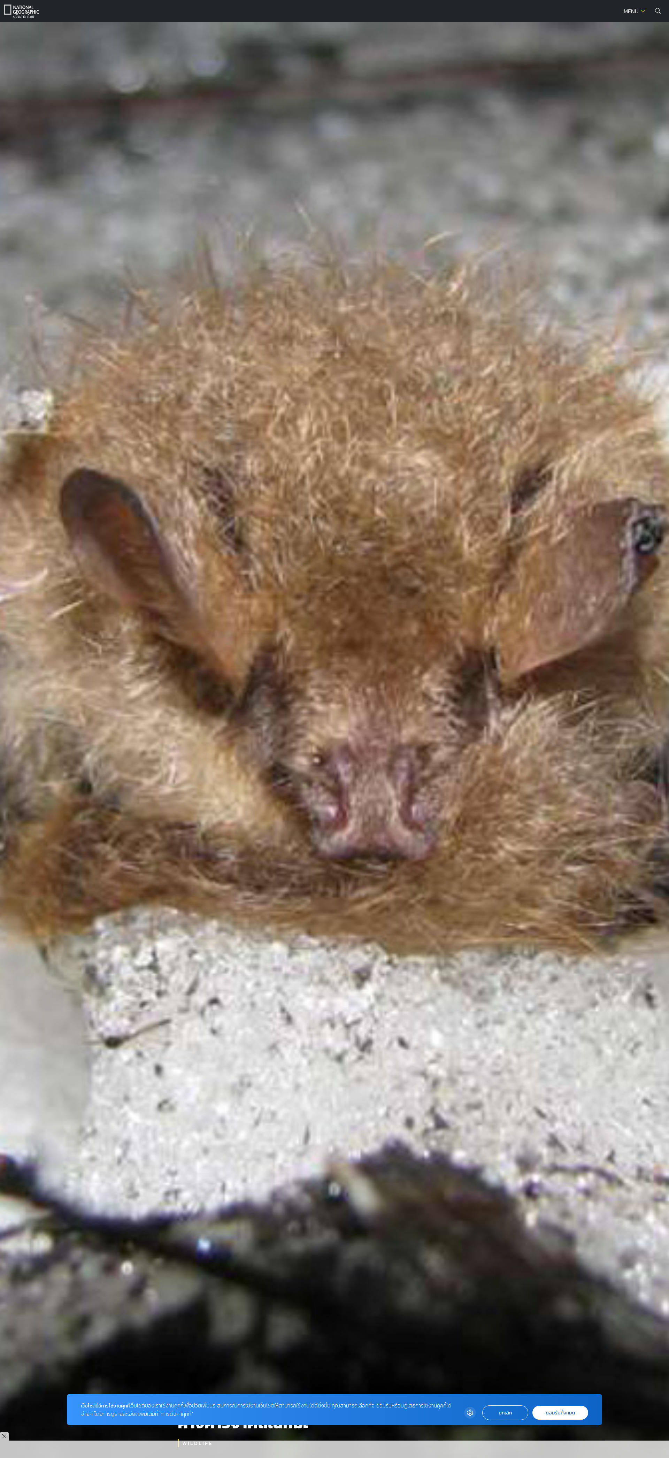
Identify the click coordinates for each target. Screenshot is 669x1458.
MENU (632, 11)
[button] (658, 11)
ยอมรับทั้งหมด (560, 1413)
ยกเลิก (505, 1413)
